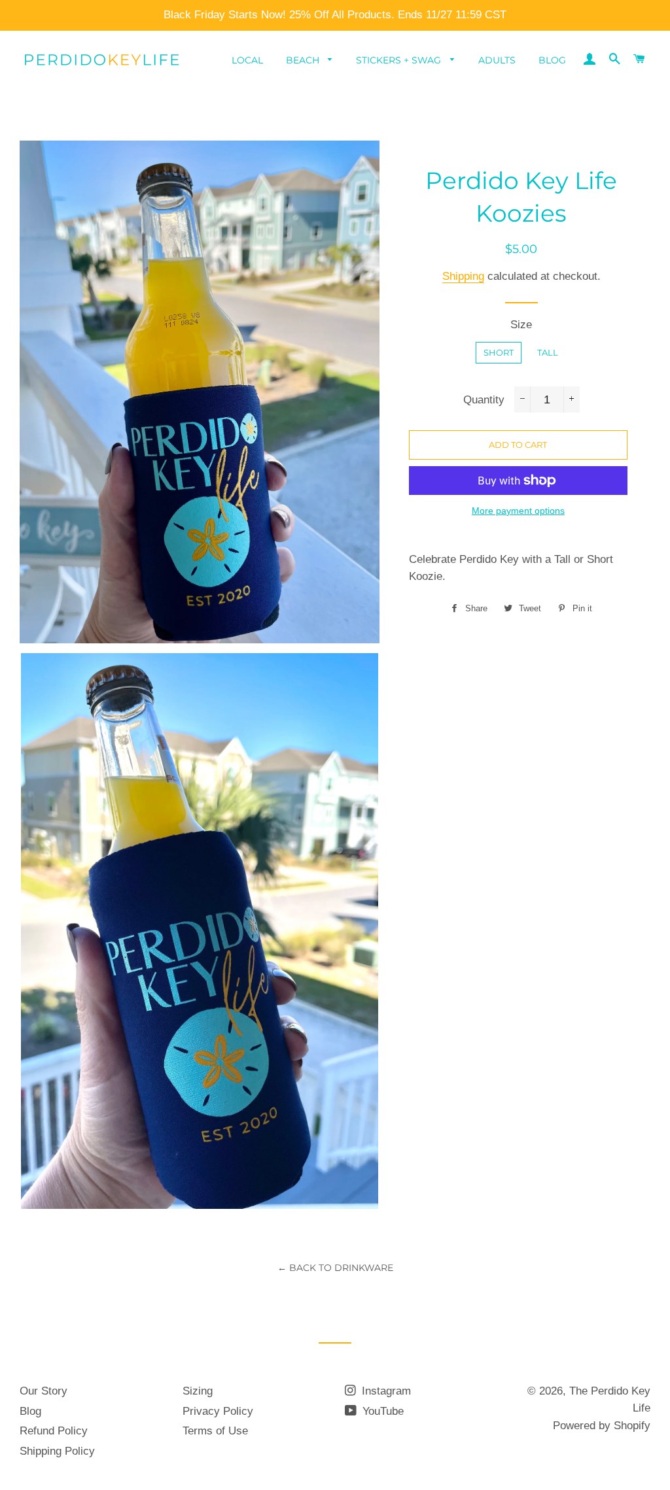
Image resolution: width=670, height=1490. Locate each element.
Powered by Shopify (601, 1425)
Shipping (463, 276)
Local (247, 60)
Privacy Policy (218, 1411)
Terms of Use (215, 1431)
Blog (552, 60)
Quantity (483, 400)
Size (521, 324)
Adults (497, 60)
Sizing (198, 1391)
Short (499, 352)
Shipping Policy (57, 1451)
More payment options (518, 510)
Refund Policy (54, 1431)
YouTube (381, 1411)
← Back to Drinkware (335, 1268)
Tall (547, 352)
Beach (304, 60)
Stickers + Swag (400, 60)
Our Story (43, 1391)
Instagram (385, 1391)
